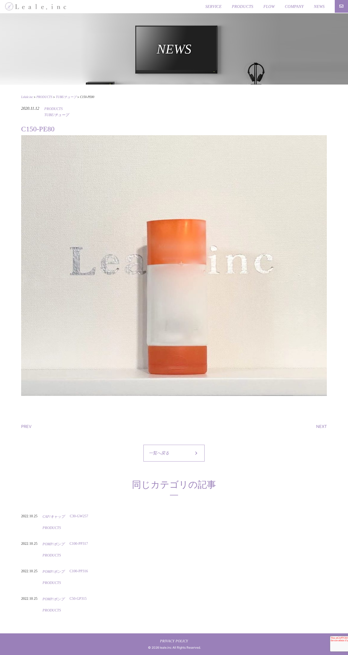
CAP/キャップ (54, 517)
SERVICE (213, 6)
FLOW (269, 6)
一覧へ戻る (159, 453)
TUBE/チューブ (56, 115)
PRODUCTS (242, 6)
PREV (26, 426)
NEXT (321, 426)
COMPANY (294, 6)
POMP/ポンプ (53, 544)
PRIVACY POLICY (174, 641)
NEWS (319, 6)
